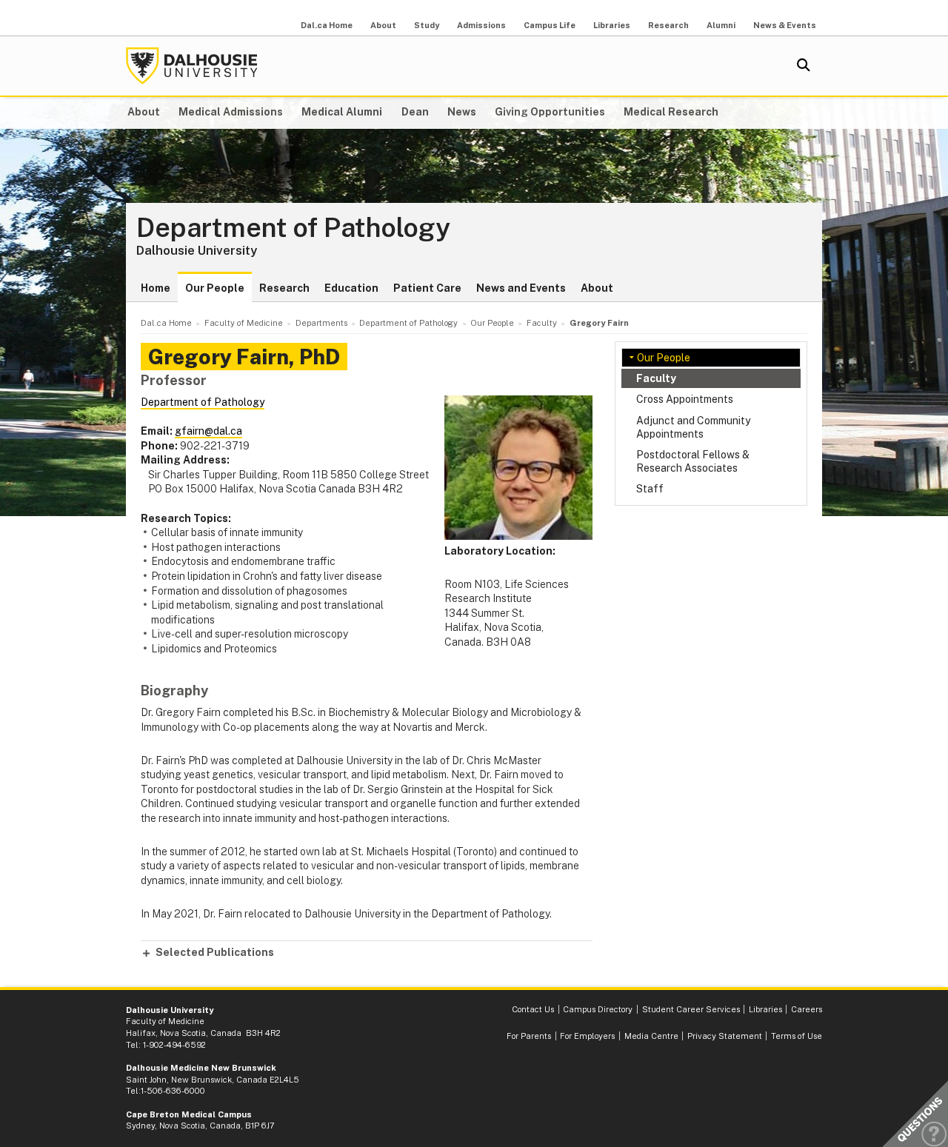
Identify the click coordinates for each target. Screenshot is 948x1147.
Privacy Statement (724, 1036)
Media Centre (651, 1036)
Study (426, 25)
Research (668, 25)
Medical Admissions (230, 112)
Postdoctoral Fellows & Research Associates (693, 461)
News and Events (521, 288)
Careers (806, 1009)
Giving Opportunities (550, 112)
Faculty (656, 378)
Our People (214, 288)
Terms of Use (796, 1036)
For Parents (529, 1036)
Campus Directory (597, 1009)
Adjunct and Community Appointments (693, 427)
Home (155, 288)
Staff (650, 489)
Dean (415, 112)
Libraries (611, 25)
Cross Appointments (684, 399)
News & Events (784, 25)
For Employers (587, 1036)
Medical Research (671, 112)
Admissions (481, 25)
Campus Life (549, 25)
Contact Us (533, 1009)
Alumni (721, 25)
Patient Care (427, 288)
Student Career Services (691, 1009)
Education (351, 288)
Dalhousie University (192, 65)
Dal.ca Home (327, 25)
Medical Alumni (341, 112)
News (461, 112)
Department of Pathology (293, 228)
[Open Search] (803, 65)
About (383, 25)
